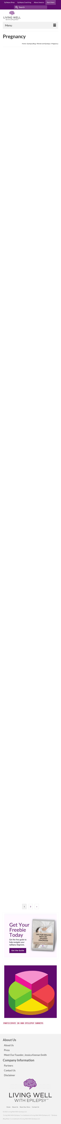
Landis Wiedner (15, 752)
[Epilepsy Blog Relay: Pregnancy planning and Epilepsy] (30, 504)
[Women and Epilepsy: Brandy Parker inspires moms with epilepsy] (30, 290)
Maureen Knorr (15, 650)
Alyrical (12, 127)
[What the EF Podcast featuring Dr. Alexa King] (30, 710)
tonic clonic (42, 148)
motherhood (33, 469)
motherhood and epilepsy (45, 469)
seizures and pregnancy (12, 898)
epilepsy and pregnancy (14, 573)
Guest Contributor (16, 234)
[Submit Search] (16, 7)
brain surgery (11, 148)
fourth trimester (23, 469)
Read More (38, 139)
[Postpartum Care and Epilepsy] (30, 608)
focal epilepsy (19, 148)
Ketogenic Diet (27, 255)
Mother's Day (11, 362)
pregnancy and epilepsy (29, 573)
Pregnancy (35, 148)
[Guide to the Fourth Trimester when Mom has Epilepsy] (30, 397)
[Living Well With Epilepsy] (30, 15)
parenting (18, 362)
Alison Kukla (14, 870)
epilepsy (9, 787)
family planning (27, 894)
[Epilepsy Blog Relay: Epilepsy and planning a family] (30, 823)
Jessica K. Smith (15, 338)
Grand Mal (27, 148)
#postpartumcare (12, 469)
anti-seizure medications (14, 255)
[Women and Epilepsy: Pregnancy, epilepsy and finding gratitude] (30, 80)
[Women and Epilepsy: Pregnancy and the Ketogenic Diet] (30, 187)
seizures (30, 787)
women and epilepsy (39, 255)
